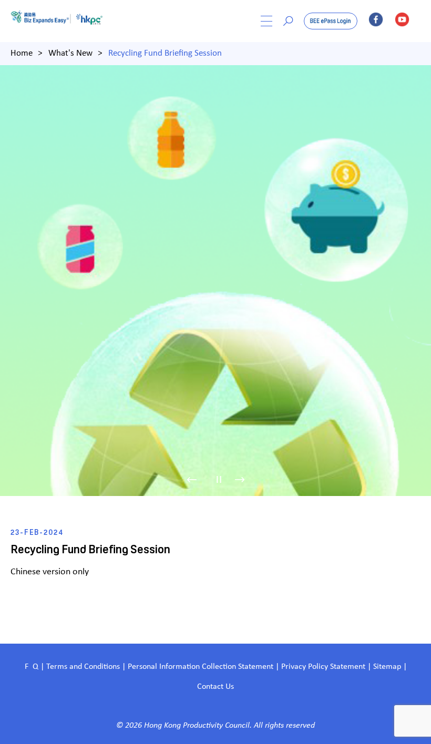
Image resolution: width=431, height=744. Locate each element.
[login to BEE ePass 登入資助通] (331, 21)
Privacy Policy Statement (323, 667)
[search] (288, 21)
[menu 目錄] (266, 21)
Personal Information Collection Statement (200, 667)
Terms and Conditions (84, 667)
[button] (197, 479)
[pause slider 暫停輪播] (219, 479)
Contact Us (215, 687)
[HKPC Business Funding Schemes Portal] (43, 21)
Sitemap (387, 667)
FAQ (31, 667)
